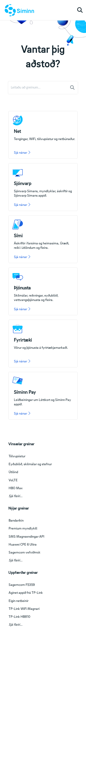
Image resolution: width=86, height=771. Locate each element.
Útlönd (13, 472)
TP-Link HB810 (19, 616)
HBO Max (15, 488)
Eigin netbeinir (18, 600)
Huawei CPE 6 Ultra (23, 544)
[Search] (72, 87)
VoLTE (13, 480)
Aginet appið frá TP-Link (26, 592)
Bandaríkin (16, 520)
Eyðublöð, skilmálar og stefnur (30, 464)
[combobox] (38, 87)
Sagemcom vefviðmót (24, 552)
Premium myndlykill (23, 528)
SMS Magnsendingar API (26, 536)
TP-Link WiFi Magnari (24, 608)
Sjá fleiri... (15, 496)
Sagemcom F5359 (22, 584)
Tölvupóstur (17, 456)
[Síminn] (18, 10)
